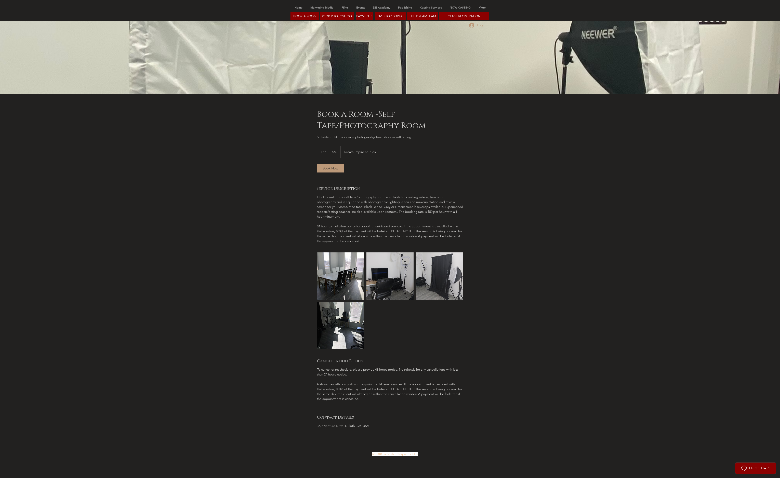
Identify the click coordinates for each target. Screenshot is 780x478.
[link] (330, 168)
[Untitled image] (340, 276)
